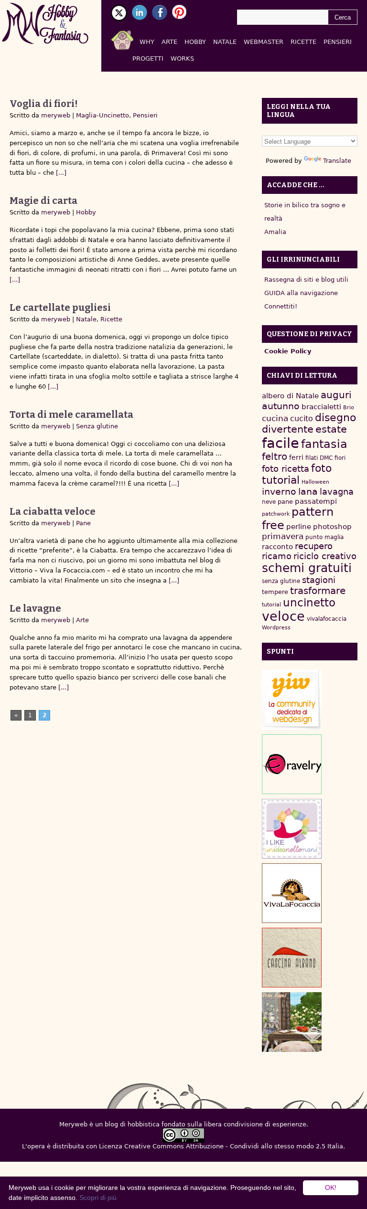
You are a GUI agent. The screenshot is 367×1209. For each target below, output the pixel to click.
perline (298, 526)
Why (147, 41)
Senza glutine (97, 426)
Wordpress (276, 628)
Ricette (303, 41)
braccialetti (321, 407)
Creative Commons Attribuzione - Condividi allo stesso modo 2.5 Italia (233, 1146)
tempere (275, 591)
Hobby (195, 41)
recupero (314, 546)
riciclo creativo (324, 556)
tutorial (271, 605)
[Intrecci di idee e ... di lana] (292, 764)
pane (285, 501)
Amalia (275, 231)
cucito (301, 418)
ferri (296, 457)
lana (308, 491)
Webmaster (263, 41)
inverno (279, 491)
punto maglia (324, 537)
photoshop (332, 526)
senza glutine (281, 581)
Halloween (315, 482)
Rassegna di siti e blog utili (306, 279)
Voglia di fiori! (44, 103)
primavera (282, 536)
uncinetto (309, 602)
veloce (283, 616)
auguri (336, 395)
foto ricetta (285, 469)
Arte (169, 41)
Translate (337, 160)
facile (280, 443)
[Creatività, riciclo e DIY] (292, 829)
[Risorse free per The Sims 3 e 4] (292, 1022)
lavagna (337, 492)
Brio (348, 407)
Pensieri (338, 41)
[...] (60, 172)
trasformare (317, 590)
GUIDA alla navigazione (301, 293)
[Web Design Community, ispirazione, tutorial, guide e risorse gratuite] (292, 700)
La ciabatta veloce (53, 511)
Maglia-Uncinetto (102, 115)
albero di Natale (290, 396)
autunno (281, 406)
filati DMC (319, 458)
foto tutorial (297, 474)
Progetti (147, 58)
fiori (340, 458)
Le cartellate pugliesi (60, 307)
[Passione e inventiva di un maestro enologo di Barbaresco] (292, 957)
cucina (275, 418)
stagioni (318, 580)
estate (331, 429)
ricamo (276, 556)
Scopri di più (98, 1197)
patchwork (276, 514)
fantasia (324, 444)
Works (182, 58)
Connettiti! (280, 306)
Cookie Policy (287, 351)
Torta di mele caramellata (71, 414)
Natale (225, 41)
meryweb (55, 115)
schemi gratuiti (307, 568)
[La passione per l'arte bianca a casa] (292, 893)
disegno (335, 418)
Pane (83, 523)
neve (269, 501)
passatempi (316, 501)
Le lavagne (35, 608)
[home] (133, 38)
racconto (277, 546)
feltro (274, 456)
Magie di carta (43, 200)
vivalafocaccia (326, 618)
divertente (287, 429)
